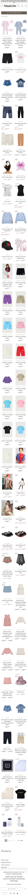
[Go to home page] (10, 6)
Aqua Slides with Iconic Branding (7, 545)
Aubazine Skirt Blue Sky (7, 601)
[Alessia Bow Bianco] (7, 166)
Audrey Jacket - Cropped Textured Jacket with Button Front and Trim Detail (21, 634)
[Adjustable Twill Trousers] (20, 140)
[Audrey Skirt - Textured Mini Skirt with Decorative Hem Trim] (20, 651)
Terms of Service (5, 865)
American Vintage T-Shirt (7, 441)
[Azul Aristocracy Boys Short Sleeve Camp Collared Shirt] (20, 708)
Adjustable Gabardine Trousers (20, 124)
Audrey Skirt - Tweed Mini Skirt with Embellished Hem (7, 693)
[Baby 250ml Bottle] (20, 821)
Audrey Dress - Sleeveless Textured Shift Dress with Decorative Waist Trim (20, 604)
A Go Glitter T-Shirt (20, 69)
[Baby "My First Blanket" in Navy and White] (7, 765)
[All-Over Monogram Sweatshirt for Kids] (20, 218)
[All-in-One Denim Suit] (20, 190)
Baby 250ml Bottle (20, 832)
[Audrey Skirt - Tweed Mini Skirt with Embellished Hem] (7, 681)
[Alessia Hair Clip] (20, 166)
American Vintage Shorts (21, 283)
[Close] (25, 871)
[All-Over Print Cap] (7, 245)
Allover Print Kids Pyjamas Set (21, 257)
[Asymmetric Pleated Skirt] (20, 560)
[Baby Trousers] (7, 738)
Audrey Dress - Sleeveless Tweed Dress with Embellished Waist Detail (7, 635)
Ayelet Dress (20, 692)
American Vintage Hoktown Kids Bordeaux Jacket (7, 284)
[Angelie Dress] (20, 481)
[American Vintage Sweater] (7, 377)
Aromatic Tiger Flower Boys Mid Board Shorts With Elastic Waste (7, 573)
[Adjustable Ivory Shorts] (7, 140)
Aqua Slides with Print (20, 545)
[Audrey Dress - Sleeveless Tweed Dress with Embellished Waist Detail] (7, 620)
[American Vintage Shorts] (20, 271)
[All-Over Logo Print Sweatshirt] (7, 218)
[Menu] (2, 6)
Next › (21, 840)
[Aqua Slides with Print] (20, 534)
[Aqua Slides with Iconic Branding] (7, 534)
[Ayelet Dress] (20, 681)
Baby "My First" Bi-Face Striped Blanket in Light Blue (20, 778)
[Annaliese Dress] (7, 508)
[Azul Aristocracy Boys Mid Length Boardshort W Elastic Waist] (7, 708)
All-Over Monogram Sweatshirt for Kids (20, 229)
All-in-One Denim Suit (21, 202)
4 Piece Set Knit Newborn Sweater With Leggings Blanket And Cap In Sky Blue (20, 42)
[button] (18, 6)
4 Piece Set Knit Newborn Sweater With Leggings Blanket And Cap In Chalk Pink (7, 42)
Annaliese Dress (7, 519)
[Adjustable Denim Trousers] (7, 112)
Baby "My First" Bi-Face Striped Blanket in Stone (7, 806)
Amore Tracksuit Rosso (7, 493)
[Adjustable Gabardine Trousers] (20, 112)
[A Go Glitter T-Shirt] (20, 58)
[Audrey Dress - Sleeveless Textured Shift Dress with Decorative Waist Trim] (20, 589)
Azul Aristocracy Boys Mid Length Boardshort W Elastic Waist (7, 722)
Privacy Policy (5, 860)
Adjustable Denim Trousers (7, 124)
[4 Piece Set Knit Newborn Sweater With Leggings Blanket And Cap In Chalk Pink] (7, 27)
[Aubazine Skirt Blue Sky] (7, 589)
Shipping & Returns (6, 862)
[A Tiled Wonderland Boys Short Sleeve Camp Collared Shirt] (20, 83)
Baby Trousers (7, 749)
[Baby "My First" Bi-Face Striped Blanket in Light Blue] (20, 765)
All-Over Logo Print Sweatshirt (7, 229)
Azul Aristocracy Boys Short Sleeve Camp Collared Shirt (20, 721)
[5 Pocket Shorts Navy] (7, 58)
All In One (7, 201)
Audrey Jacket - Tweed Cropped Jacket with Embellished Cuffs (7, 665)
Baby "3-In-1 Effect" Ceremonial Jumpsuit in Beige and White (21, 750)
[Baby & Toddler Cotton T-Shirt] (20, 793)
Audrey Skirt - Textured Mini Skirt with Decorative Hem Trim (21, 665)
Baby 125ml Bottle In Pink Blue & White (7, 832)
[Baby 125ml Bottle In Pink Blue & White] (7, 821)
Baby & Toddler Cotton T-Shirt (20, 805)
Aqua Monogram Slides (20, 519)
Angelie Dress (20, 493)
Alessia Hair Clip (20, 177)
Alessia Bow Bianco (7, 177)
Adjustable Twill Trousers (20, 151)
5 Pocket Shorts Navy (7, 69)
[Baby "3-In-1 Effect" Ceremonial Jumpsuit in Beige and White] (20, 738)
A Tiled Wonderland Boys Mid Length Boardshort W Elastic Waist (7, 96)
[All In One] (7, 190)
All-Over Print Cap (7, 256)
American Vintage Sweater (7, 389)
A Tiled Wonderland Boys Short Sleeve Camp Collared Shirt (20, 95)
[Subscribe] (25, 888)
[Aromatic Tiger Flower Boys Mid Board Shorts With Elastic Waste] (7, 560)
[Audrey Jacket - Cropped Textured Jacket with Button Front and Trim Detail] (20, 620)
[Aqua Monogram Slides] (20, 508)
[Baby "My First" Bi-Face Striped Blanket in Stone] (7, 793)
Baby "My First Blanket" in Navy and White (7, 778)
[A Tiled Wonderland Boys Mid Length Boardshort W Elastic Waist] (7, 83)
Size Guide (4, 867)
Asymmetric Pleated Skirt (20, 571)
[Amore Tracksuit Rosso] (7, 481)
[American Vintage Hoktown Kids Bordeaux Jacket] (7, 271)
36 (18, 840)
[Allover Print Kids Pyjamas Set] (20, 245)
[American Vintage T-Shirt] (7, 429)
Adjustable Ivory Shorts (7, 151)
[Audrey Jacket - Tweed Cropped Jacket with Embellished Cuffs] (7, 651)
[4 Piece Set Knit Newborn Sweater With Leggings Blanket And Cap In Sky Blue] (20, 27)
